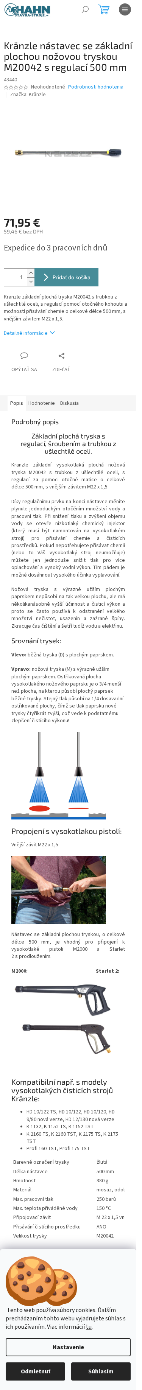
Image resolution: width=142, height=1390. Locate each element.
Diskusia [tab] (69, 403)
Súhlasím (101, 1371)
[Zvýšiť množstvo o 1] (30, 273)
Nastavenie (68, 1347)
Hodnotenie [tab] (41, 403)
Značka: (28, 94)
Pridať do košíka (72, 277)
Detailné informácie (26, 333)
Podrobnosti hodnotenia (95, 87)
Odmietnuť (35, 1371)
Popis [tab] (16, 403)
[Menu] (125, 9)
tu (89, 1327)
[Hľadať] (85, 9)
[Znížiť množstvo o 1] (30, 281)
